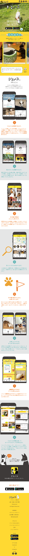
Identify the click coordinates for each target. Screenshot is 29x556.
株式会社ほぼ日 (14, 516)
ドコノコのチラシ (14, 529)
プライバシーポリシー (14, 512)
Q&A (14, 527)
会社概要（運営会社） (14, 514)
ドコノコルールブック (14, 525)
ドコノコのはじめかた (14, 523)
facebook (14, 545)
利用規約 (14, 510)
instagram (14, 549)
